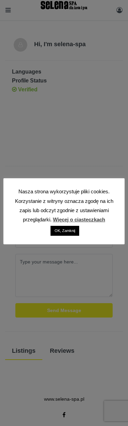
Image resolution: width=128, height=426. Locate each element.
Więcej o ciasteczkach (79, 219)
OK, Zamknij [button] (65, 231)
